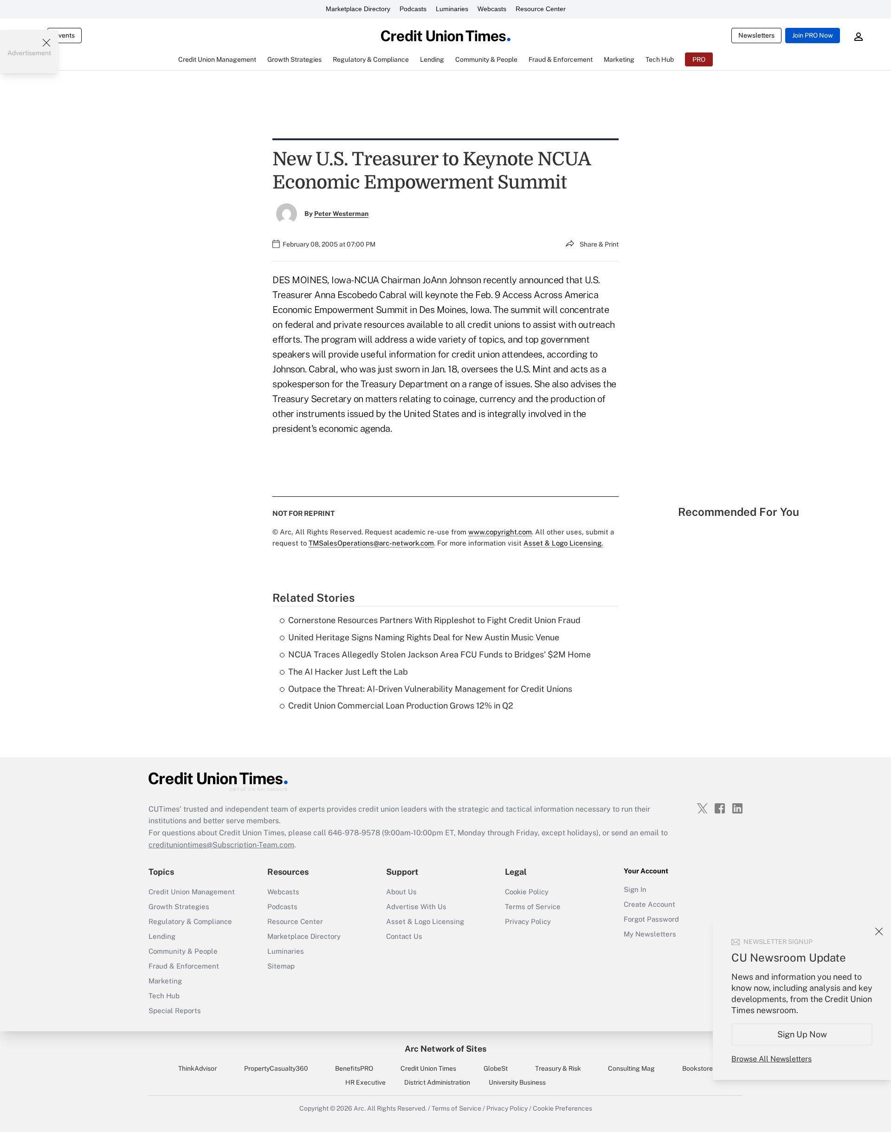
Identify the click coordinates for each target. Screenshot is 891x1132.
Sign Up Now (802, 1034)
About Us (401, 892)
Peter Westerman (341, 213)
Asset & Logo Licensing (425, 921)
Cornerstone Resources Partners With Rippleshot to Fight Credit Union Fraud (434, 620)
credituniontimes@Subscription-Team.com (221, 844)
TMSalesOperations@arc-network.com (371, 543)
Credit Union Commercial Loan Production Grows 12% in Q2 (400, 705)
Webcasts (492, 9)
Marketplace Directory (358, 9)
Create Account (649, 904)
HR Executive (365, 1082)
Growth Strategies (178, 907)
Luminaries (452, 9)
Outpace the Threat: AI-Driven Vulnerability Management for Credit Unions (430, 689)
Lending (161, 936)
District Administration (437, 1082)
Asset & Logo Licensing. (563, 543)
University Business (517, 1082)
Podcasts (413, 9)
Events (64, 35)
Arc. (360, 1108)
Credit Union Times (428, 1068)
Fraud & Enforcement (183, 966)
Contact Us (404, 936)
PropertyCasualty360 (276, 1068)
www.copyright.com (500, 532)
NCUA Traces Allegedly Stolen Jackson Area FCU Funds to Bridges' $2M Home (439, 654)
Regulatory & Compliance (190, 921)
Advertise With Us (416, 907)
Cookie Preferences (562, 1108)
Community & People (183, 951)
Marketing (165, 981)
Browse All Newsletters (771, 1058)
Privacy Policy (528, 921)
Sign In (635, 889)
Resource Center (541, 9)
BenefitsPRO (354, 1068)
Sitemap (281, 966)
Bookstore (697, 1068)
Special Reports (174, 1011)
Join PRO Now (812, 35)
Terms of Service (533, 907)
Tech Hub (164, 996)
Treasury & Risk (558, 1068)
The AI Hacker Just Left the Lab (348, 672)
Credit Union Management (191, 892)
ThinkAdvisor (197, 1068)
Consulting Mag (631, 1068)
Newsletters (756, 35)
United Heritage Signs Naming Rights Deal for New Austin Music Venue (423, 637)
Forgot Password (651, 919)
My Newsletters (650, 934)
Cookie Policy (527, 892)
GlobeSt (496, 1068)
